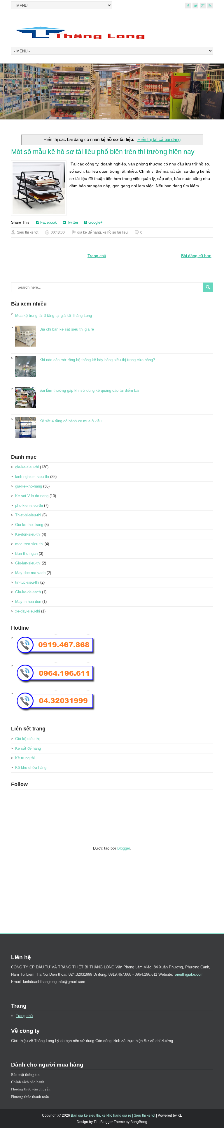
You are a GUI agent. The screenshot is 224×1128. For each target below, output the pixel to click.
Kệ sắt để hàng (28, 748)
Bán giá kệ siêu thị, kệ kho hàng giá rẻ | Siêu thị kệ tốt (113, 1115)
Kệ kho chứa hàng (30, 767)
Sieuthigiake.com (189, 974)
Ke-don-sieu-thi (28, 534)
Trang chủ (97, 255)
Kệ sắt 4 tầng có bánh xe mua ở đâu (70, 421)
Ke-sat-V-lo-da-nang (31, 496)
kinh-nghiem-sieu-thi (32, 476)
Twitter (72, 222)
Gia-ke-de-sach (28, 592)
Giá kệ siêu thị (27, 739)
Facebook (48, 222)
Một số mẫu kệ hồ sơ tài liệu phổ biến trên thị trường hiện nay (103, 152)
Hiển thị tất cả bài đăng (158, 139)
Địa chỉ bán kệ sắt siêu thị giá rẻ (66, 329)
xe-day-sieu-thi (27, 611)
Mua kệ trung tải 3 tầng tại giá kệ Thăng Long (53, 315)
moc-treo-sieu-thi (29, 544)
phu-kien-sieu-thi (29, 505)
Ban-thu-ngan (26, 553)
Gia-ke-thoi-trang (29, 524)
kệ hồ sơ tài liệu (115, 232)
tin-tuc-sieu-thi (27, 582)
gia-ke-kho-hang (28, 486)
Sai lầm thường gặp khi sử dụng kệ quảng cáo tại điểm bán (89, 390)
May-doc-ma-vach (30, 573)
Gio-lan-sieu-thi (28, 563)
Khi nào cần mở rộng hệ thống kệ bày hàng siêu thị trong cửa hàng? (97, 360)
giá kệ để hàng (89, 232)
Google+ (95, 222)
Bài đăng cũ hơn (196, 255)
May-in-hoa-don (28, 601)
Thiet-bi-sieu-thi (28, 515)
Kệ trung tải (25, 758)
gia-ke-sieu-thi (27, 467)
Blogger (123, 848)
